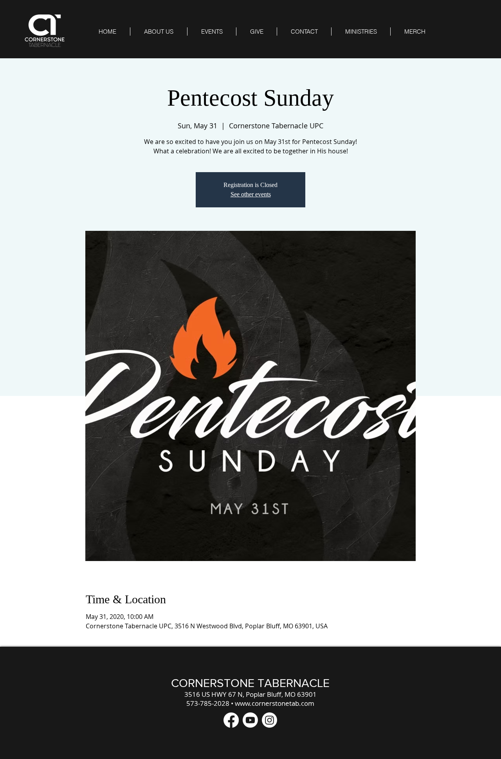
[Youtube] (250, 720)
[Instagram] (269, 720)
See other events (251, 194)
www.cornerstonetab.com (274, 703)
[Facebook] (231, 720)
